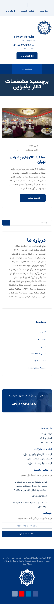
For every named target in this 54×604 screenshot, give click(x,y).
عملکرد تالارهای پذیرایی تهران (28, 159)
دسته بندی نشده (37, 367)
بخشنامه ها (40, 360)
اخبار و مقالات (32, 150)
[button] (27, 55)
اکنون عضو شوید (25, 533)
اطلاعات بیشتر (34, 198)
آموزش (42, 332)
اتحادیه (42, 339)
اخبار (43, 346)
